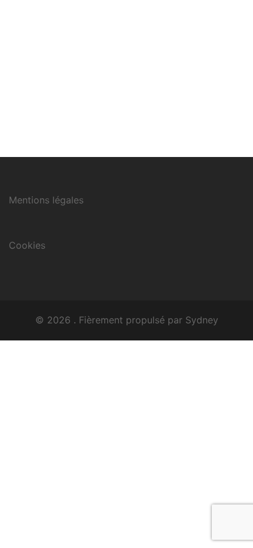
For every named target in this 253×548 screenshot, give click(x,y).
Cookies (27, 245)
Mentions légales (46, 200)
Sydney (201, 320)
